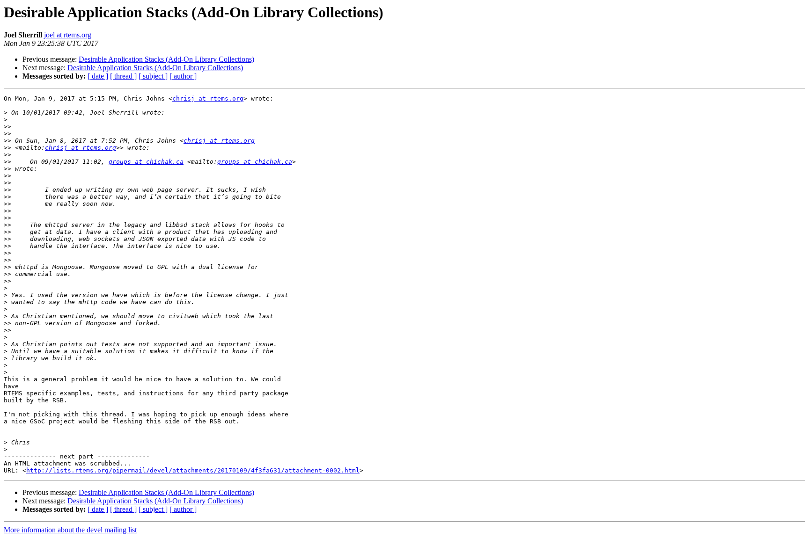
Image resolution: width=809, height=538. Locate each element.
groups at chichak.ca (146, 161)
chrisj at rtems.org (207, 98)
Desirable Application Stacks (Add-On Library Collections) (166, 59)
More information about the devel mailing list (70, 530)
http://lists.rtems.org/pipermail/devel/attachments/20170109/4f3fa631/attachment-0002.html (193, 470)
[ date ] (98, 76)
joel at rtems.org (67, 35)
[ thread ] (123, 76)
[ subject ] (153, 76)
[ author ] (183, 76)
